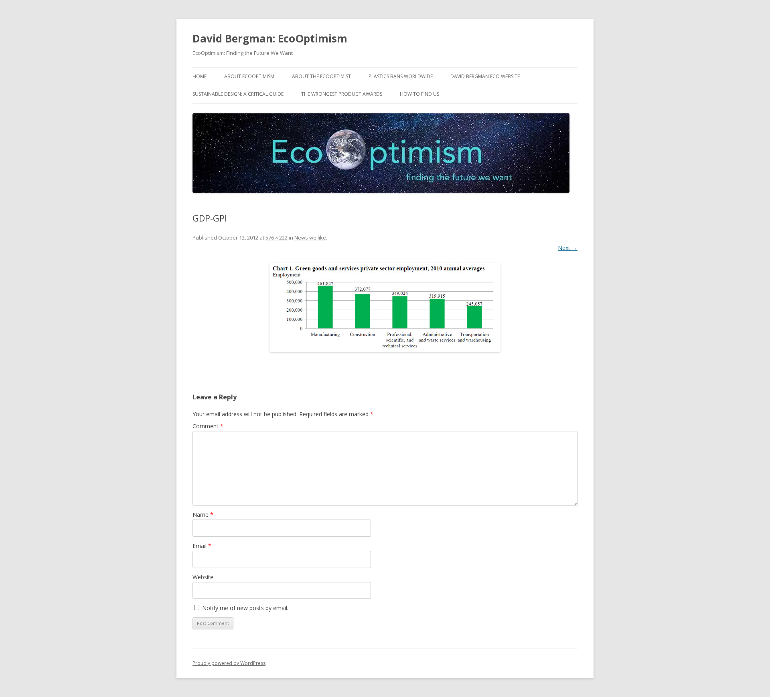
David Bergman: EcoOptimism (269, 38)
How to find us (419, 94)
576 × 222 (276, 237)
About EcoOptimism (249, 76)
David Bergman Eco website (485, 76)
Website (202, 577)
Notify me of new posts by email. (245, 608)
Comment (207, 426)
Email (201, 546)
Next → (568, 248)
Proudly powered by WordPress (228, 663)
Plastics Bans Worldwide (401, 76)
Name (202, 514)
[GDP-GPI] (385, 307)
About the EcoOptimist (321, 76)
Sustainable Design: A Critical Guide (238, 94)
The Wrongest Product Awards (341, 94)
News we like (310, 237)
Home (199, 76)
